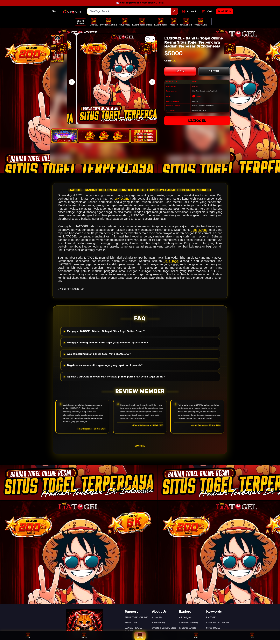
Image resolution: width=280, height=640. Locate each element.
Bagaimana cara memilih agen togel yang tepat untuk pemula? (105, 365)
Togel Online (199, 229)
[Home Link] (72, 11)
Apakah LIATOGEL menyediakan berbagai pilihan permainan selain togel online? (116, 376)
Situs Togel (170, 261)
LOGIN (180, 71)
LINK (196, 638)
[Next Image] (152, 82)
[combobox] (129, 11)
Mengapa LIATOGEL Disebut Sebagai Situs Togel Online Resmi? (106, 331)
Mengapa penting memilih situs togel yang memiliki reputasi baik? (107, 342)
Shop (54, 11)
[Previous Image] (72, 82)
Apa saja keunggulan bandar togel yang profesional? (99, 354)
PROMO (28, 638)
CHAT (252, 638)
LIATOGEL (197, 120)
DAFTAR (214, 71)
